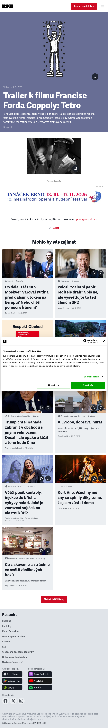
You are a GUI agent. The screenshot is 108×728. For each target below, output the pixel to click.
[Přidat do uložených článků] (48, 273)
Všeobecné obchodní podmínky (18, 652)
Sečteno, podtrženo (26, 558)
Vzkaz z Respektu (78, 416)
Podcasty (12, 416)
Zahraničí (9, 281)
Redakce (6, 621)
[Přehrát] (41, 273)
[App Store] (12, 674)
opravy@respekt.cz (86, 219)
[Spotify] (40, 687)
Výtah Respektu (23, 416)
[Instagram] (21, 703)
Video (6, 87)
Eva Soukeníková (12, 518)
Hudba (60, 486)
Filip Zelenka (10, 585)
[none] (75, 168)
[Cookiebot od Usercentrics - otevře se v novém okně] (85, 341)
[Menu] (102, 6)
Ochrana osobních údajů (14, 657)
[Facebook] (5, 703)
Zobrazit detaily (91, 376)
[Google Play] (12, 681)
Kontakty (6, 626)
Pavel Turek (62, 508)
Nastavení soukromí (12, 662)
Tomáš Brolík (10, 313)
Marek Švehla (63, 308)
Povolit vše (88, 385)
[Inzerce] (54, 196)
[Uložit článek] (95, 76)
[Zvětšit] (54, 156)
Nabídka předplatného (13, 636)
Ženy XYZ (21, 486)
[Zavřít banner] (104, 341)
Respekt (7, 127)
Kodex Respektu (10, 631)
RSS (4, 646)
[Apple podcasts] (40, 674)
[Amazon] (12, 687)
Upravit (51, 385)
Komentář (65, 281)
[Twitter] (13, 703)
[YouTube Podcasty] (40, 681)
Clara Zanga (25, 518)
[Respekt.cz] (7, 6)
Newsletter (65, 416)
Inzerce (6, 641)
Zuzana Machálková (13, 448)
